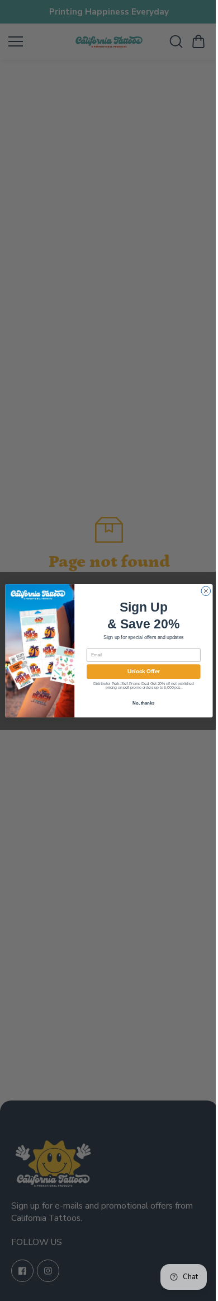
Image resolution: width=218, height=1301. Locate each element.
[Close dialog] (203, 590)
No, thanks (140, 702)
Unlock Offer (141, 671)
